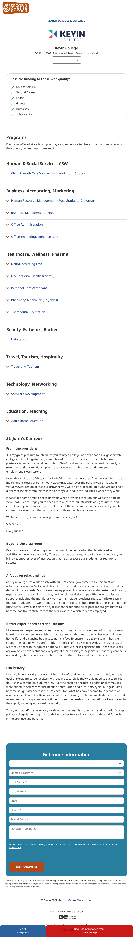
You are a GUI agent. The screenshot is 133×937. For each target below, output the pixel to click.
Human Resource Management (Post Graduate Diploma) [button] (52, 200)
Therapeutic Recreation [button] (27, 312)
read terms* (15, 847)
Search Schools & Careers (65, 20)
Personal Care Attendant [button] (28, 288)
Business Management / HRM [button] (32, 212)
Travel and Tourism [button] (24, 366)
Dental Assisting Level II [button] (28, 264)
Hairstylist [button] (18, 339)
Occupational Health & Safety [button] (32, 276)
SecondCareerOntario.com (76, 900)
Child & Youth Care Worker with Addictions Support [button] (48, 173)
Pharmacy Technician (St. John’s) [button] (34, 300)
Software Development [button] (27, 394)
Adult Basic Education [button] (26, 421)
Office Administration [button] (26, 225)
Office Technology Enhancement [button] (34, 236)
